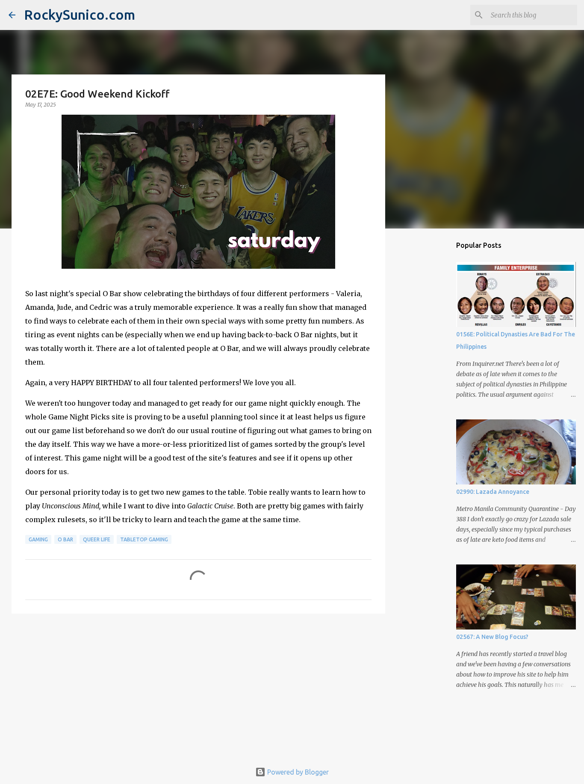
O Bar (65, 539)
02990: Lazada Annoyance (492, 491)
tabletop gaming (144, 539)
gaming (38, 539)
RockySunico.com (79, 14)
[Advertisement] (198, 686)
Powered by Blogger (297, 772)
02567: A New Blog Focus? (492, 636)
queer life (96, 539)
